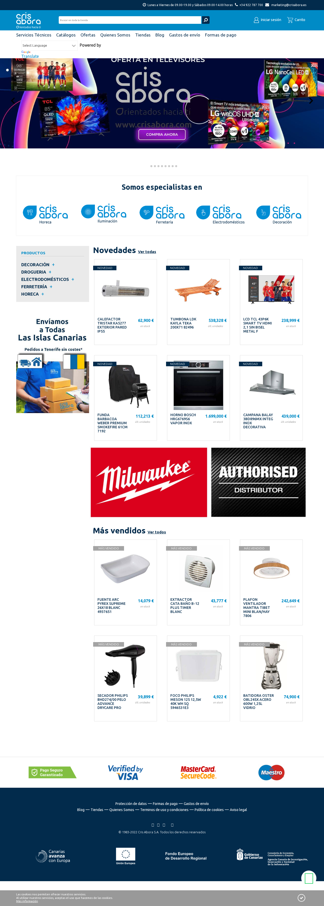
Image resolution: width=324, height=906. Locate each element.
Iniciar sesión (270, 20)
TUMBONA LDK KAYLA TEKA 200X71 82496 (183, 323)
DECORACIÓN (35, 264)
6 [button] (165, 166)
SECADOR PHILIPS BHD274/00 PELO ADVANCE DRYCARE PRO (112, 701)
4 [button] (158, 166)
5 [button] (161, 166)
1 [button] (147, 166)
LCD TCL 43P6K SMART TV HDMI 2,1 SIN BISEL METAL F (257, 325)
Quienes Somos (121, 810)
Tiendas (97, 810)
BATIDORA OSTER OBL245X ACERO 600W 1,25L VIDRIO (258, 701)
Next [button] (311, 100)
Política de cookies (209, 810)
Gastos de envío (196, 804)
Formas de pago (165, 804)
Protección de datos (131, 804)
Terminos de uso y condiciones (164, 810)
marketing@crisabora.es (288, 5)
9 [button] (175, 166)
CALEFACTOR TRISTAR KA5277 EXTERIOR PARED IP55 (112, 325)
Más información (27, 901)
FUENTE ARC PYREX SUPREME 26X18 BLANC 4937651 (111, 605)
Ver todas (147, 251)
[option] (162, 94)
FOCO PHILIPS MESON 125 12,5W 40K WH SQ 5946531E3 (185, 701)
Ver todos (157, 532)
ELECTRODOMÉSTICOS (45, 279)
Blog (81, 810)
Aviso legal (238, 810)
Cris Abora (30, 20)
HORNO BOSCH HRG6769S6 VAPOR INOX (183, 419)
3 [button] (154, 166)
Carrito (299, 20)
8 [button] (172, 166)
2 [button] (151, 166)
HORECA (30, 294)
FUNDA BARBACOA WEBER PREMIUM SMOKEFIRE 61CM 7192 (112, 423)
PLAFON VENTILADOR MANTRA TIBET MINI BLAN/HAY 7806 (256, 607)
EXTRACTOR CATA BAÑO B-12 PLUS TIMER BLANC (184, 605)
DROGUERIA (33, 271)
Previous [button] (13, 100)
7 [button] (168, 166)
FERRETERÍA (34, 286)
